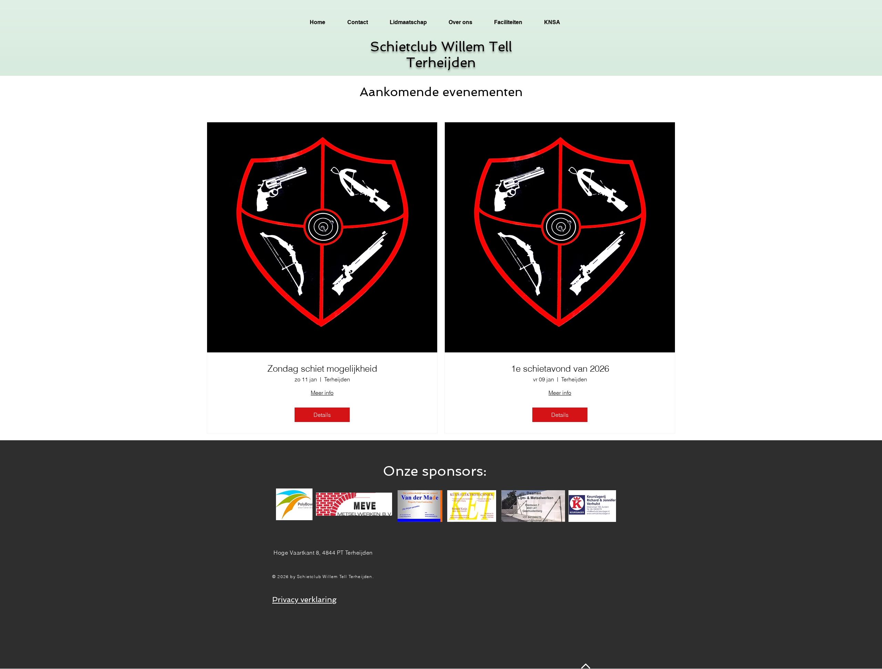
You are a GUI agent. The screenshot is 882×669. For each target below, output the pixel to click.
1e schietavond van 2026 (560, 368)
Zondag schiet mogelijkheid (322, 368)
